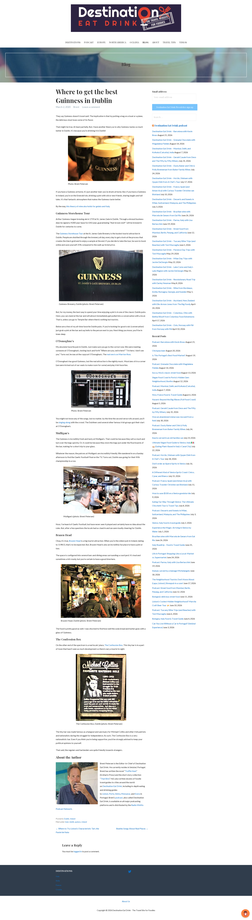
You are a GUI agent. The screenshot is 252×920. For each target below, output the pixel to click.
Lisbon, (105, 793)
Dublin (66, 819)
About (155, 42)
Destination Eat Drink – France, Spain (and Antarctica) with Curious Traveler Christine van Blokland (173, 190)
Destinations (72, 42)
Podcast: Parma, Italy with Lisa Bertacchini (171, 562)
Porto (111, 793)
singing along (64, 422)
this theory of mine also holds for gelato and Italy (88, 206)
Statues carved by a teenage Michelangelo (171, 570)
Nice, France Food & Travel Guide (167, 394)
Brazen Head (75, 541)
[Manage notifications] (246, 914)
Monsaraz (125, 793)
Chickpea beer (158, 350)
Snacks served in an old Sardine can (167, 438)
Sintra (117, 793)
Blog (146, 42)
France (58, 885)
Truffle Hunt (130, 771)
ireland (84, 822)
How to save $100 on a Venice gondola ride (171, 493)
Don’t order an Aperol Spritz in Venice (169, 463)
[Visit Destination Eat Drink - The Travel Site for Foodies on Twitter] (129, 872)
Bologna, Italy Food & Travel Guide (167, 618)
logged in (78, 851)
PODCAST (89, 42)
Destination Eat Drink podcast (170, 125)
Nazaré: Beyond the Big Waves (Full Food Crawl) (174, 399)
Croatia (59, 889)
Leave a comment (91, 106)
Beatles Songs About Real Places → (132, 828)
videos (183, 42)
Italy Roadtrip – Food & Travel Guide (168, 545)
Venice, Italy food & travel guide (166, 523)
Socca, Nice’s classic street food (166, 372)
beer (67, 822)
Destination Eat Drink (112, 786)
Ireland (72, 819)
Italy (57, 876)
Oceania (134, 42)
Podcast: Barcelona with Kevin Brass (168, 342)
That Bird (105, 778)
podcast (119, 797)
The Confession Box (113, 645)
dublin (71, 822)
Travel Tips (169, 42)
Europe (101, 42)
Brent (76, 106)
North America (117, 42)
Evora (137, 793)
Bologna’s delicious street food (166, 596)
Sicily (58, 881)
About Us (126, 901)
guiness (78, 822)
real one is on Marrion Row (119, 354)
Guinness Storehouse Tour (71, 233)
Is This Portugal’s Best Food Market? (168, 355)
